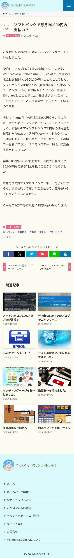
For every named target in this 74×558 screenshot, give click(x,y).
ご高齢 (32, 231)
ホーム (11, 484)
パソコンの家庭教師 (19, 508)
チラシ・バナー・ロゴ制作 (23, 516)
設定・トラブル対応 (19, 500)
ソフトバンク (55, 231)
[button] (8, 254)
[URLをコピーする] (65, 254)
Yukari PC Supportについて (24, 539)
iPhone (10, 231)
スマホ (42, 231)
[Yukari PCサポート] (18, 5)
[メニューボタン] (68, 5)
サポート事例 (13, 35)
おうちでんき (14, 101)
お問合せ (12, 531)
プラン (7, 236)
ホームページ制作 (18, 492)
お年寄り (22, 231)
